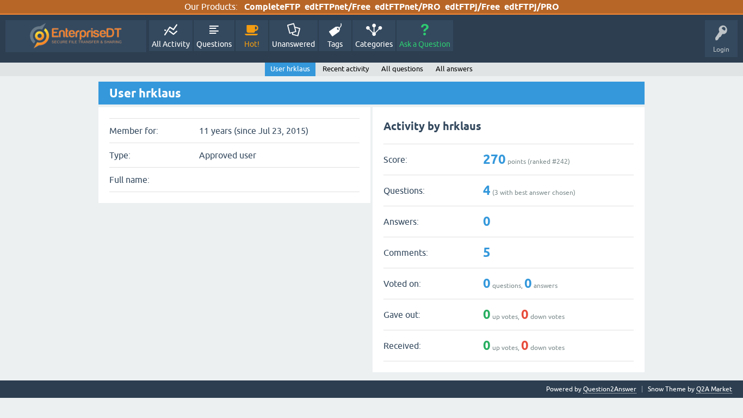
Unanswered (293, 44)
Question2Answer (609, 389)
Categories (374, 44)
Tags (335, 44)
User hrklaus (290, 69)
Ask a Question (424, 44)
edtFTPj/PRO (531, 7)
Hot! (251, 44)
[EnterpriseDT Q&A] (75, 36)
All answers (454, 69)
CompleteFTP (272, 7)
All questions (402, 69)
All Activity (171, 44)
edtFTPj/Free (472, 7)
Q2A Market (714, 389)
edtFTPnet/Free (337, 7)
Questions (214, 44)
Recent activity (346, 69)
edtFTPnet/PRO (408, 7)
